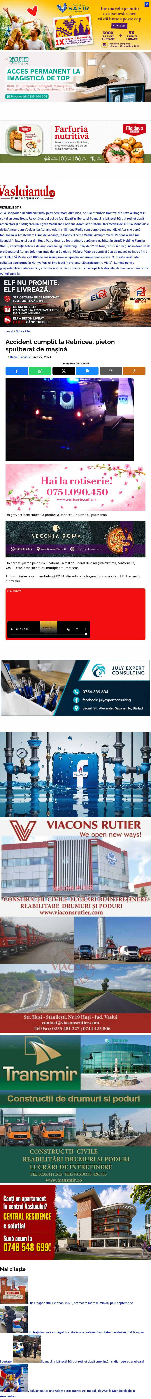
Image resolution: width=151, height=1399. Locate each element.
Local (9, 331)
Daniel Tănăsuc (20, 357)
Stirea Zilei (23, 331)
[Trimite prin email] (111, 371)
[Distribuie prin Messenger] (87, 371)
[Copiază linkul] (134, 371)
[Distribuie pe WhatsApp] (40, 371)
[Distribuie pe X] (63, 371)
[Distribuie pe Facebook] (17, 371)
